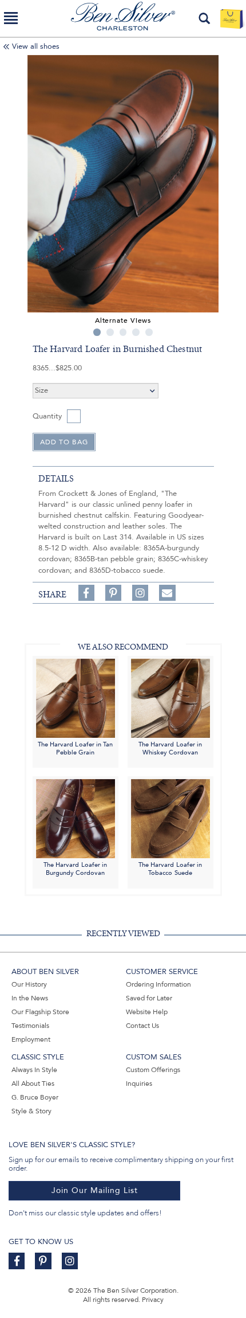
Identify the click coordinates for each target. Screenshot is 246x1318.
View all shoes (35, 46)
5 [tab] (149, 332)
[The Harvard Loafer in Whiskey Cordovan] (170, 697)
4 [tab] (136, 332)
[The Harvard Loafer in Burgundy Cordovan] (75, 818)
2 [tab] (110, 332)
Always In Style (34, 1069)
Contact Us (142, 1025)
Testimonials (30, 1025)
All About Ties (32, 1083)
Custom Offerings (153, 1069)
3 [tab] (123, 332)
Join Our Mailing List (94, 1190)
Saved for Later (149, 998)
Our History (29, 984)
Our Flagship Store (40, 1011)
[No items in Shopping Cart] (231, 18)
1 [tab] (97, 332)
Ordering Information (158, 984)
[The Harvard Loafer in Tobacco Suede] (170, 818)
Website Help (147, 1011)
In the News (29, 998)
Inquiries (139, 1083)
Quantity (47, 416)
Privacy (153, 1299)
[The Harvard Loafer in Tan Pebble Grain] (75, 697)
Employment (30, 1039)
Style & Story (31, 1111)
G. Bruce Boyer (34, 1097)
